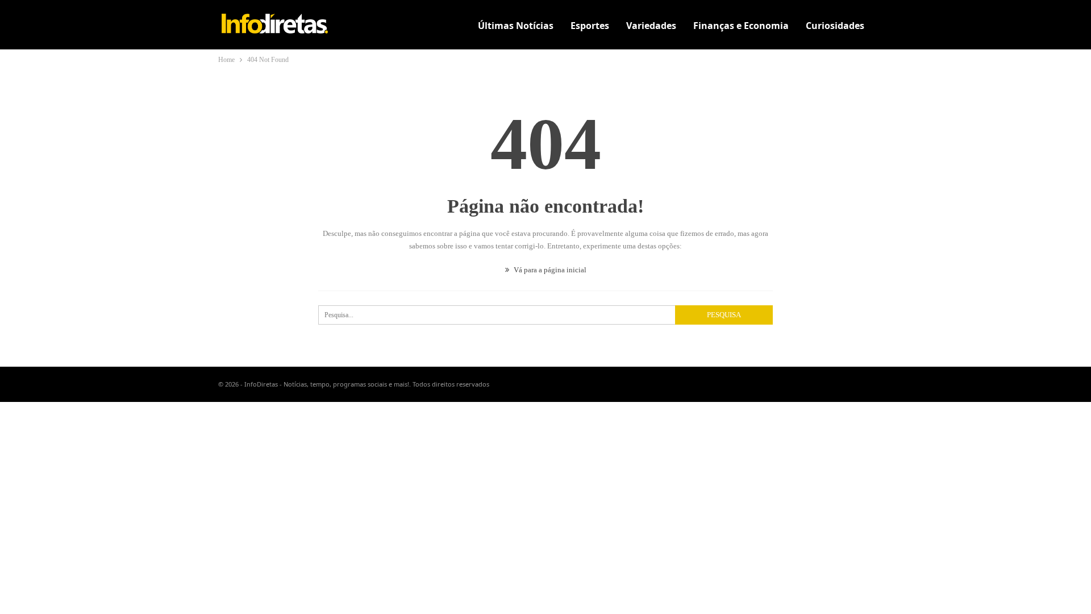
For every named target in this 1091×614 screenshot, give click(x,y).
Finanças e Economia (741, 25)
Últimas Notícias (515, 25)
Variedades (651, 25)
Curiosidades (835, 25)
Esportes (590, 25)
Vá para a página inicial (549, 269)
